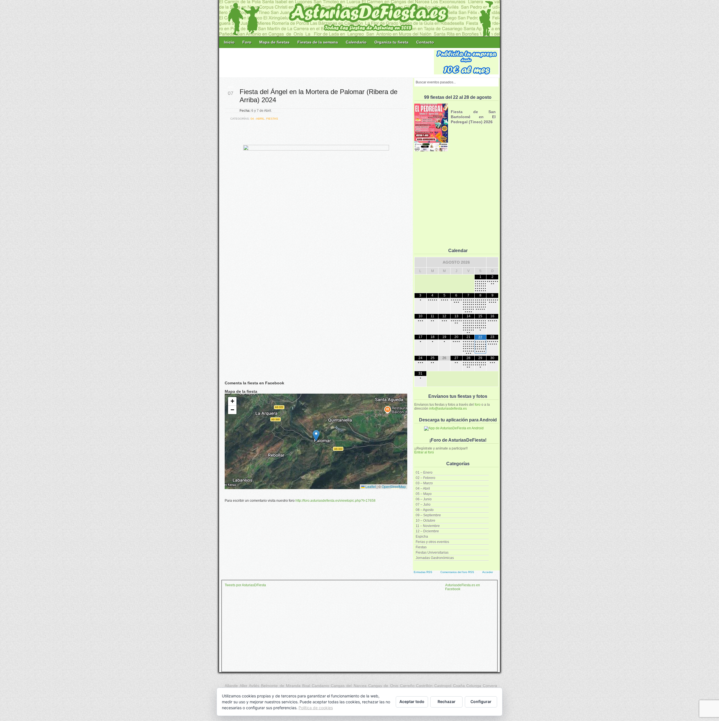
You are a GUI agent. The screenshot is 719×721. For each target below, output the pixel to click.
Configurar (481, 701)
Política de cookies (316, 707)
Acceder (487, 572)
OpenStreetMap (394, 486)
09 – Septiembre (428, 515)
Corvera (490, 685)
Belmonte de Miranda (281, 685)
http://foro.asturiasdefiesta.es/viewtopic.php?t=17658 (335, 501)
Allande (231, 685)
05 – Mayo (424, 494)
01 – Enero (424, 472)
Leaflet (370, 486)
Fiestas (421, 547)
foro (478, 405)
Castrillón (424, 685)
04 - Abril (258, 118)
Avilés (254, 685)
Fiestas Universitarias (432, 553)
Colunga (473, 685)
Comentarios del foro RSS (457, 572)
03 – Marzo (424, 483)
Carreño (407, 685)
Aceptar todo (411, 701)
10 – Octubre (425, 521)
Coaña (459, 685)
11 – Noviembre (428, 526)
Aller (243, 685)
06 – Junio (424, 499)
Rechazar (447, 701)
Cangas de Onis (383, 685)
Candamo (320, 685)
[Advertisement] (327, 62)
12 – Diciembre (427, 531)
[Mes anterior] (420, 262)
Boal (306, 685)
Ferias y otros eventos (432, 542)
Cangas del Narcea (349, 685)
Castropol (442, 685)
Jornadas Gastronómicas (435, 558)
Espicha (422, 537)
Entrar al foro (424, 452)
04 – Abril (423, 488)
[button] (316, 435)
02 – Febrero (425, 478)
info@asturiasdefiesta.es (448, 408)
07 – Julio (423, 504)
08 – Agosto (425, 510)
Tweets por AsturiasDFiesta (245, 585)
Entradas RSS (423, 572)
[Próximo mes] (492, 262)
